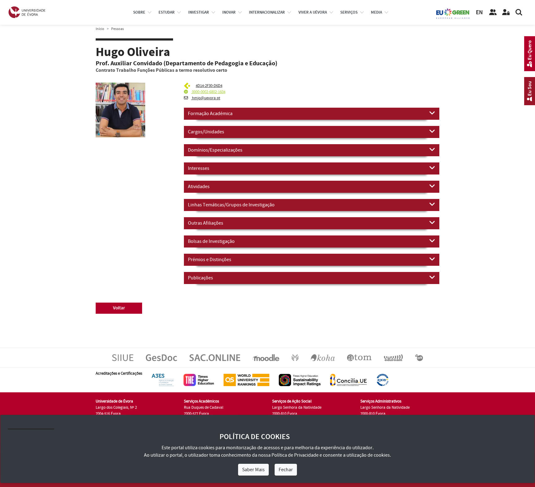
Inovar (229, 12)
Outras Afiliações (205, 223)
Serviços (349, 12)
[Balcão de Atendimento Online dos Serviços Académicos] (214, 357)
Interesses (198, 168)
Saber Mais (253, 470)
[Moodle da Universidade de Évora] (266, 357)
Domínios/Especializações (215, 150)
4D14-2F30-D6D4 (209, 85)
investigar (198, 12)
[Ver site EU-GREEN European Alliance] (453, 13)
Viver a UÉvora (312, 12)
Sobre (139, 12)
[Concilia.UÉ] (348, 379)
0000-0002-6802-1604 (208, 92)
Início (100, 29)
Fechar (286, 470)
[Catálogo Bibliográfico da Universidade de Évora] (323, 357)
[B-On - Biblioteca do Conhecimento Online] (419, 357)
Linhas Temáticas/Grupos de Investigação (231, 205)
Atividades (199, 186)
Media (376, 12)
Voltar (119, 308)
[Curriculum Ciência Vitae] (188, 85)
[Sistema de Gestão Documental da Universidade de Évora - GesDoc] (161, 357)
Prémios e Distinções (209, 259)
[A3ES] (163, 379)
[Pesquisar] (519, 12)
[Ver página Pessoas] (493, 12)
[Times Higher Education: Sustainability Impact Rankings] (300, 379)
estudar (167, 12)
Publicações (200, 278)
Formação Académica (210, 113)
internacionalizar (267, 12)
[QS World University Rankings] (246, 379)
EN (479, 12)
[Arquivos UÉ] (359, 357)
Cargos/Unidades (206, 132)
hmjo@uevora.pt (205, 98)
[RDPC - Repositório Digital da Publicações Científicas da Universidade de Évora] (295, 357)
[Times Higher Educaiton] (198, 379)
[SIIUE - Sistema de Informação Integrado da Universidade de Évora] (122, 357)
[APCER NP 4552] (382, 379)
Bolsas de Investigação (211, 241)
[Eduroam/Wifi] (393, 357)
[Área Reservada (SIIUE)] (506, 12)
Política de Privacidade (295, 455)
